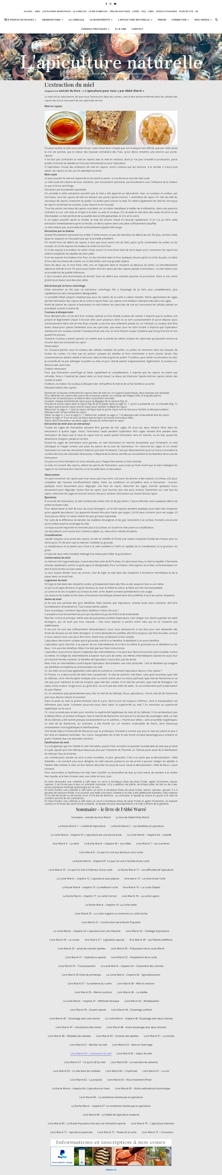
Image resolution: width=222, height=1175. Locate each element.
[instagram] (111, 3)
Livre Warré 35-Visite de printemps (81, 974)
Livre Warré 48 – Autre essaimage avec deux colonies (136, 1027)
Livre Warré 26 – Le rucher (65, 939)
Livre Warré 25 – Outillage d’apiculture (147, 931)
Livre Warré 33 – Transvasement (76, 966)
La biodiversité (100, 19)
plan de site (186, 11)
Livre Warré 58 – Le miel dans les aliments (134, 1062)
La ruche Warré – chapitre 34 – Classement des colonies (132, 966)
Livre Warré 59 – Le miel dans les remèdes (76, 1071)
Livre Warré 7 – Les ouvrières (152, 843)
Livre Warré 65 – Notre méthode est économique (142, 1088)
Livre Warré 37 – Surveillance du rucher (90, 983)
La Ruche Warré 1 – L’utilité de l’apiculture (81, 826)
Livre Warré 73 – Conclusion (157, 1132)
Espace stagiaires (166, 11)
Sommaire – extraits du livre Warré (91, 817)
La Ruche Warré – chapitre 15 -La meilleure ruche (90, 887)
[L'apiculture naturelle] (111, 56)
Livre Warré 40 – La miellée (132, 992)
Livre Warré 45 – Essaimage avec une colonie (74, 1018)
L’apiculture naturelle (134, 19)
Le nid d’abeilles (98, 11)
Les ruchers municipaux (56, 11)
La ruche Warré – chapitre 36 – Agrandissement (133, 974)
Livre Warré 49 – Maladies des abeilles (69, 1036)
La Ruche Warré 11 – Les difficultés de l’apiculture (145, 869)
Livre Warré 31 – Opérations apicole (85, 957)
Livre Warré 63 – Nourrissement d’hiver (129, 1079)
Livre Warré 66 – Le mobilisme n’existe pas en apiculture (111, 1097)
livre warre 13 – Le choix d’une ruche (145, 878)
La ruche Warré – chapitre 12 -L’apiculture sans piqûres (88, 878)
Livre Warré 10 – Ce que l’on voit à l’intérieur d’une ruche (81, 869)
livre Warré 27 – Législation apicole (104, 939)
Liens (151, 11)
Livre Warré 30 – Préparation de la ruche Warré (137, 948)
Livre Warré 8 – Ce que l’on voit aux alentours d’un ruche (111, 852)
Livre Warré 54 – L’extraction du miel (90, 1053)
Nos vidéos (202, 19)
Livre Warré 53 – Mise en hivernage (132, 1044)
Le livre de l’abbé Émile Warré (132, 817)
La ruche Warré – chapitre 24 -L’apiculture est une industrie (87, 931)
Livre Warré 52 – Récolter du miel (88, 1044)
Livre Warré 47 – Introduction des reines (78, 1027)
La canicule (80, 11)
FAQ (144, 11)
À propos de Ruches (21, 19)
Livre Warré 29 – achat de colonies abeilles (82, 948)
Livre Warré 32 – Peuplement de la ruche (134, 957)
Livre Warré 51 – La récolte (159, 1036)
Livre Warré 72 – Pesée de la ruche (117, 1132)
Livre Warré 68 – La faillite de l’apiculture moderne (111, 1114)
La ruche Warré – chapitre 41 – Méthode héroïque (91, 1001)
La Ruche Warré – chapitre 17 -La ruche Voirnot (90, 896)
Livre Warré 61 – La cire (155, 1071)
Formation (179, 19)
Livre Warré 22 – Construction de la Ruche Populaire (111, 922)
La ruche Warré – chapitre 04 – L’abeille (149, 834)
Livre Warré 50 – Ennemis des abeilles (117, 1036)
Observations (51, 19)
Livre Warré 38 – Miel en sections (135, 983)
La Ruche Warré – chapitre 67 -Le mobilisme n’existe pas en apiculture (111, 1106)
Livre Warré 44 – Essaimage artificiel (131, 1009)
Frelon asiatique (120, 11)
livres (135, 11)
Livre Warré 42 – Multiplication (141, 1001)
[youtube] (115, 3)
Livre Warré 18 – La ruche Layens (140, 896)
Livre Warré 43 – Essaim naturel (88, 1009)
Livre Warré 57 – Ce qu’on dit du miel (84, 1062)
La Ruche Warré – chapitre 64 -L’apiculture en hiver (81, 1088)
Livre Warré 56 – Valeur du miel (134, 1053)
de (196, 11)
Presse (162, 19)
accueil (28, 11)
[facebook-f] (106, 3)
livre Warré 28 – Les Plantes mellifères (151, 939)
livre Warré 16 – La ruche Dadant (141, 887)
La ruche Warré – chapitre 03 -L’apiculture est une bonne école (86, 834)
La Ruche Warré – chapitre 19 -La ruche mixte (111, 904)
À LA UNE (120, 28)
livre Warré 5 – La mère (66, 843)
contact (137, 28)
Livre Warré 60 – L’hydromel (121, 1071)
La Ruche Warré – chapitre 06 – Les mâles (107, 843)
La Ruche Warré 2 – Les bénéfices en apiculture (137, 826)
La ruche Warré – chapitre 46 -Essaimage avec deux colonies (139, 1018)
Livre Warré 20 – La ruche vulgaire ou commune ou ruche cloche (111, 913)
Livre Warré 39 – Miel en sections (93, 992)
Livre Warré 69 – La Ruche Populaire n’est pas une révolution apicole (87, 1123)
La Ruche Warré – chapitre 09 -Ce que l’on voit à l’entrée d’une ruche (111, 861)
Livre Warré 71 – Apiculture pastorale (71, 1132)
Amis (37, 11)
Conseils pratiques (94, 28)
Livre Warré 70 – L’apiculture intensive (152, 1123)
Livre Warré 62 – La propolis (86, 1079)
